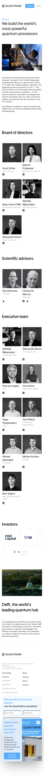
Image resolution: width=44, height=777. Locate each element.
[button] (18, 551)
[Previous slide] (6, 552)
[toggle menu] (38, 6)
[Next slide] (14, 552)
